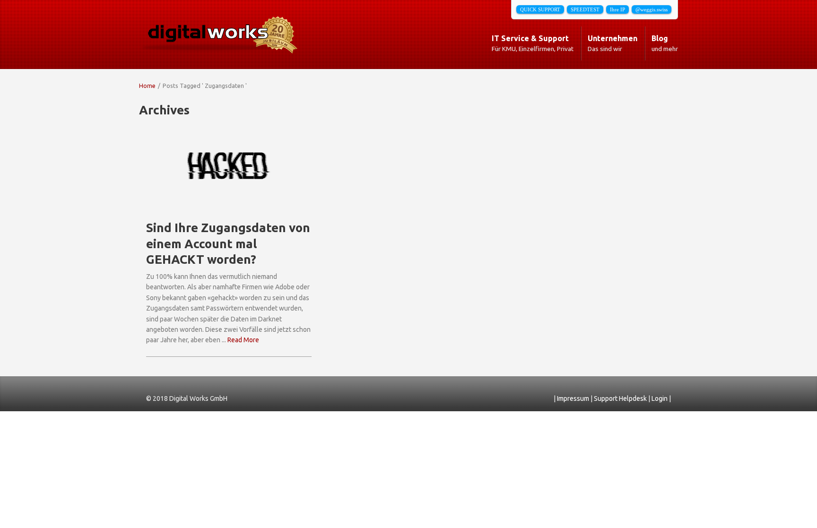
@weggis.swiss (651, 9)
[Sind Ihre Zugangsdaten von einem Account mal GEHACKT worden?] (229, 166)
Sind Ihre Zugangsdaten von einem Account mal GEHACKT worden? (228, 244)
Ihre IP (617, 9)
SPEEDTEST (585, 9)
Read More (243, 340)
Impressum (574, 398)
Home (147, 85)
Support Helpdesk (621, 398)
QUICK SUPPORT (540, 9)
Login (660, 398)
